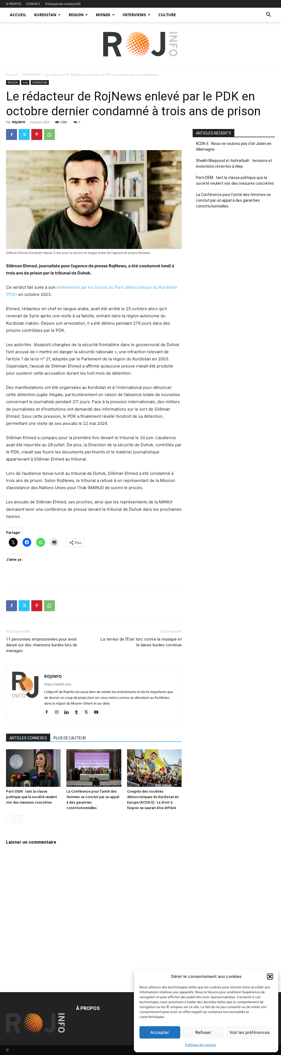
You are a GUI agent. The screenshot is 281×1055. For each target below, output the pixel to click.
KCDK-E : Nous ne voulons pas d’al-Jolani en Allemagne (233, 146)
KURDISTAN (45, 14)
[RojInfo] (140, 44)
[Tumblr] (78, 712)
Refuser (203, 1032)
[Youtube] (98, 712)
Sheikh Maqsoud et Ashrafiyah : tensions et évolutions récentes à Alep (234, 163)
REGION (76, 14)
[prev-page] (9, 818)
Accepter (159, 1032)
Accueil (11, 74)
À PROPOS (13, 4)
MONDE (103, 14)
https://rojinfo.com (57, 684)
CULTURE (167, 14)
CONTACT (33, 4)
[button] (270, 976)
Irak (25, 82)
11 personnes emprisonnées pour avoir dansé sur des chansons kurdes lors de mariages (41, 645)
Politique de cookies (200, 1045)
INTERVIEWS (134, 14)
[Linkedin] (68, 712)
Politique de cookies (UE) (62, 4)
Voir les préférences (249, 1032)
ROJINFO (18, 122)
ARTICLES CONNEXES (28, 738)
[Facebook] (11, 134)
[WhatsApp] (49, 134)
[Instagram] (58, 712)
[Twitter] (24, 134)
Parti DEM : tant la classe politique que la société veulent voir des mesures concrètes (31, 796)
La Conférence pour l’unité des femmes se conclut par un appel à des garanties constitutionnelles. (233, 200)
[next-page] (18, 818)
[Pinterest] (36, 134)
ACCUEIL (18, 14)
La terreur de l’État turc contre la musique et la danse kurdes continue (141, 642)
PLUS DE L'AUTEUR (70, 738)
